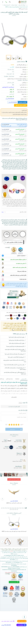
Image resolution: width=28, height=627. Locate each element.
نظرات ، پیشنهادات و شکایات (9, 548)
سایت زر (11, 551)
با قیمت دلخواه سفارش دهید (7, 621)
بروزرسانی (20, 402)
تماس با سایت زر (18, 548)
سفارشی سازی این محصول (14, 479)
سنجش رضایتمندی (13, 582)
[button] (22, 507)
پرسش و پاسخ (11, 549)
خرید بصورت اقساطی (21, 621)
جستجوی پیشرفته (18, 549)
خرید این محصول (21, 625)
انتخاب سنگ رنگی (23, 212)
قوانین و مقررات (4, 549)
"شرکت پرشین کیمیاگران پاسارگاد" (10, 572)
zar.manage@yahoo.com (8, 555)
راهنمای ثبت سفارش (21, 255)
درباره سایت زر (25, 548)
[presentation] (25, 498)
